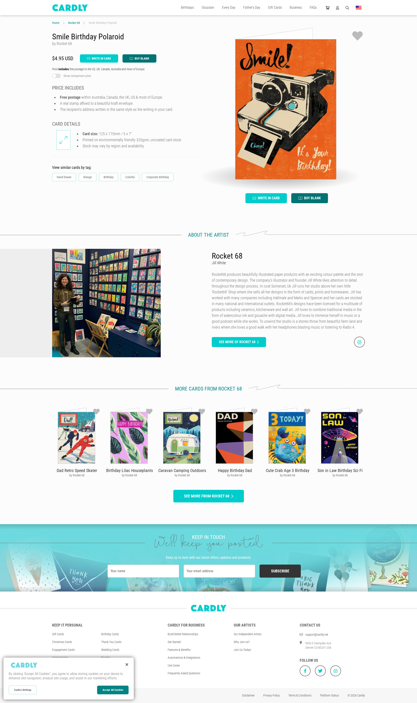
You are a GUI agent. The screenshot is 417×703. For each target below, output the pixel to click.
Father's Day (251, 7)
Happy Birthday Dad (235, 470)
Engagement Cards (63, 649)
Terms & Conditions (299, 695)
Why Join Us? (242, 642)
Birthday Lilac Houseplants (129, 470)
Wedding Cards (110, 649)
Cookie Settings (22, 689)
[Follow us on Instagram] (335, 670)
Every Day (228, 7)
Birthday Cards (110, 634)
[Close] (127, 664)
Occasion (208, 7)
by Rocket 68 (76, 475)
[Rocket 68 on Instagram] (359, 342)
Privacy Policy (271, 695)
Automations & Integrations (184, 657)
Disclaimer (248, 695)
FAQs (313, 7)
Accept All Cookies (113, 689)
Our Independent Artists (247, 634)
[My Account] (337, 7)
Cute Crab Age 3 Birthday (287, 470)
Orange (87, 177)
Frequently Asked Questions (184, 673)
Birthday (109, 177)
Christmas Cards (62, 642)
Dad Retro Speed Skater (77, 470)
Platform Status (329, 695)
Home (56, 23)
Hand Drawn (64, 177)
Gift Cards (275, 7)
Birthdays (187, 7)
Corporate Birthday (157, 177)
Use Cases (174, 665)
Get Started (174, 642)
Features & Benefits (179, 649)
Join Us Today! (242, 649)
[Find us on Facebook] (305, 670)
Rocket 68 (74, 23)
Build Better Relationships (183, 634)
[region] (68, 679)
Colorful (130, 177)
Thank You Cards (111, 642)
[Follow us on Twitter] (320, 670)
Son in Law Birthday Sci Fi (340, 470)
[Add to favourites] (357, 36)
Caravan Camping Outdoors (182, 470)
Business (296, 7)
